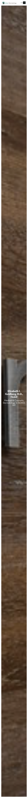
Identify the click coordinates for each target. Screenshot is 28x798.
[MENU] (24, 2)
